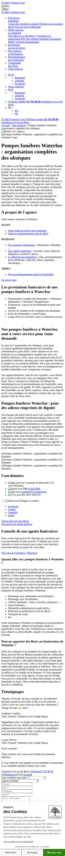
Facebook (20, 83)
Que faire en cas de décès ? (22, 36)
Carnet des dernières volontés (23, 24)
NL (16, 113)
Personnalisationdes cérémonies (16, 58)
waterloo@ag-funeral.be (33, 491)
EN (16, 110)
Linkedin (19, 80)
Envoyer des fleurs (19, 521)
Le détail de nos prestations (22, 257)
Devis (20, 69)
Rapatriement (32, 42)
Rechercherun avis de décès (16, 46)
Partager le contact (29, 500)
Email (11, 515)
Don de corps (21, 27)
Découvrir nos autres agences (16, 524)
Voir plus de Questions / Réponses (19, 553)
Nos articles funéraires (37, 39)
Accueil (5, 125)
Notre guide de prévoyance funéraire (27, 230)
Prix (23, 39)
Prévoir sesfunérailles (14, 19)
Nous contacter (16, 86)
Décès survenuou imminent (16, 31)
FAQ (10, 89)
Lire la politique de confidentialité (18, 841)
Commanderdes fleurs (14, 64)
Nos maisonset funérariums (15, 52)
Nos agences (19, 125)
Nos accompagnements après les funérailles (31, 274)
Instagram (20, 77)
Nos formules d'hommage (21, 245)
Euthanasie (35, 27)
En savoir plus (8, 280)
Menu (5, 9)
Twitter (12, 509)
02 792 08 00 (46, 771)
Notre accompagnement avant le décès (28, 233)
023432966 (34, 488)
